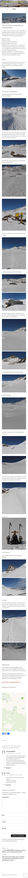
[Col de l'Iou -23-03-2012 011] (14, 230)
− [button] (3, 696)
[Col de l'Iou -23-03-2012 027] (14, 310)
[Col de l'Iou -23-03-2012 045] (14, 369)
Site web (4, 828)
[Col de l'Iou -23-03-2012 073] (14, 513)
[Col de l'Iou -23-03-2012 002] (14, 87)
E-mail (4, 821)
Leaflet (25, 731)
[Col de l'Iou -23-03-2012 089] (14, 577)
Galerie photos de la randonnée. (9, 687)
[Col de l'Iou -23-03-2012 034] (14, 429)
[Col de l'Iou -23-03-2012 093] (14, 641)
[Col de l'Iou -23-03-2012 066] (14, 453)
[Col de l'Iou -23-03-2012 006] (14, 157)
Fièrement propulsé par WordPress (9, 874)
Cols (5, 740)
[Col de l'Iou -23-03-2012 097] (14, 660)
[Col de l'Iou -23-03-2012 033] (14, 392)
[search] (7, 699)
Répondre (8, 767)
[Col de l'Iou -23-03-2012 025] (14, 291)
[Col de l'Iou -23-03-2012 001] (14, 129)
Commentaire (6, 797)
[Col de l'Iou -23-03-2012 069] (14, 473)
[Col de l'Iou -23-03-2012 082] (14, 595)
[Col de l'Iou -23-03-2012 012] (14, 269)
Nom (3, 815)
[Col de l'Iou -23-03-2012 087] (14, 549)
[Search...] (12, 699)
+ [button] (3, 694)
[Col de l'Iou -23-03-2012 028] (14, 350)
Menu (14, 9)
